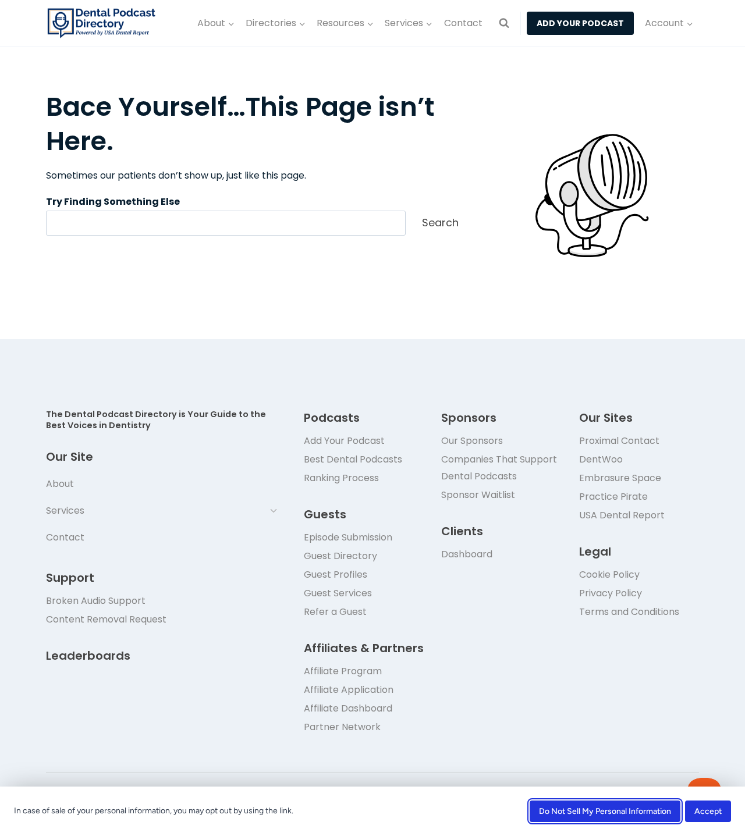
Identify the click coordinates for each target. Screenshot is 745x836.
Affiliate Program (343, 671)
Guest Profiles (335, 574)
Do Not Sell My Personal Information (605, 811)
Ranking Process (341, 478)
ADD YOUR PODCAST (580, 23)
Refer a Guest (335, 611)
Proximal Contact (619, 440)
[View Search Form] (504, 23)
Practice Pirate (613, 496)
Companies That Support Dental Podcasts (499, 468)
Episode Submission (348, 537)
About (60, 483)
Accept (708, 811)
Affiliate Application (348, 689)
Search (440, 222)
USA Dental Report (622, 515)
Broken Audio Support (96, 600)
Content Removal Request (106, 619)
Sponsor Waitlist (478, 494)
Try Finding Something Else (113, 201)
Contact (463, 23)
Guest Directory (340, 556)
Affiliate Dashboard (348, 708)
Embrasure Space (620, 478)
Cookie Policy (609, 574)
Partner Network (342, 727)
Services (65, 510)
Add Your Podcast (344, 440)
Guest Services (338, 593)
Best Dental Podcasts (353, 459)
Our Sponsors (472, 440)
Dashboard (466, 554)
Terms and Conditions (629, 611)
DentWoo (601, 459)
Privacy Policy (610, 593)
